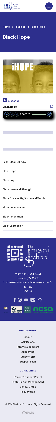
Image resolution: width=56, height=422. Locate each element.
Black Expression (13, 226)
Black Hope (9, 171)
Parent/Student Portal (28, 377)
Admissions (28, 342)
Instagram (20, 300)
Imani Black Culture (14, 162)
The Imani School (11, 6)
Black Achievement (14, 207)
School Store (28, 387)
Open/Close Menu (49, 6)
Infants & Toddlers (28, 347)
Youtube (26, 300)
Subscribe (13, 101)
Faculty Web (28, 392)
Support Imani (28, 362)
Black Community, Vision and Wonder (25, 198)
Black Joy (8, 180)
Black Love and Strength (17, 189)
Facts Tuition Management (28, 382)
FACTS (40, 300)
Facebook (14, 300)
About (28, 337)
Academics (28, 352)
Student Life (28, 357)
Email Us (28, 291)
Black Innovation (13, 217)
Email (32, 300)
